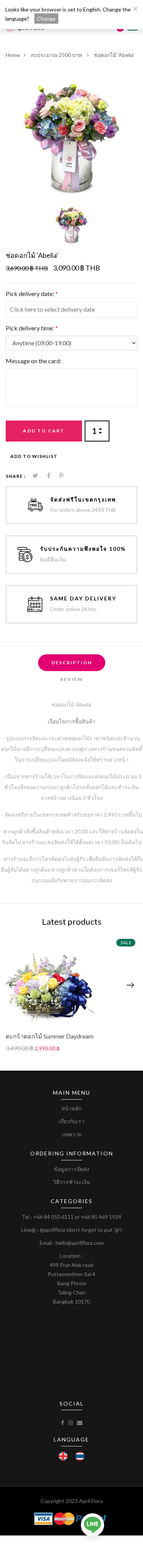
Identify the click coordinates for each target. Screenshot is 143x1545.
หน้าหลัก (71, 1108)
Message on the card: (33, 360)
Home (13, 55)
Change (46, 18)
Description (71, 662)
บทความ (72, 1134)
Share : (16, 476)
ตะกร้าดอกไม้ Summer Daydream (49, 1036)
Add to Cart (43, 431)
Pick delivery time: (32, 328)
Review (71, 679)
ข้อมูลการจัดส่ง (71, 1169)
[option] (71, 136)
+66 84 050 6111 (53, 1216)
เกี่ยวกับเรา (71, 1121)
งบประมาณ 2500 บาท (57, 55)
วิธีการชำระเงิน (71, 1182)
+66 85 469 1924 (101, 1216)
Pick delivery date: (32, 293)
